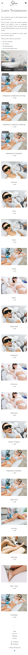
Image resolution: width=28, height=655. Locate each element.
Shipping (14, 636)
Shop (14, 631)
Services (14, 633)
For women (7, 69)
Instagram (15, 644)
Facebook (15, 642)
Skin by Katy (17, 647)
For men (20, 69)
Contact (14, 638)
